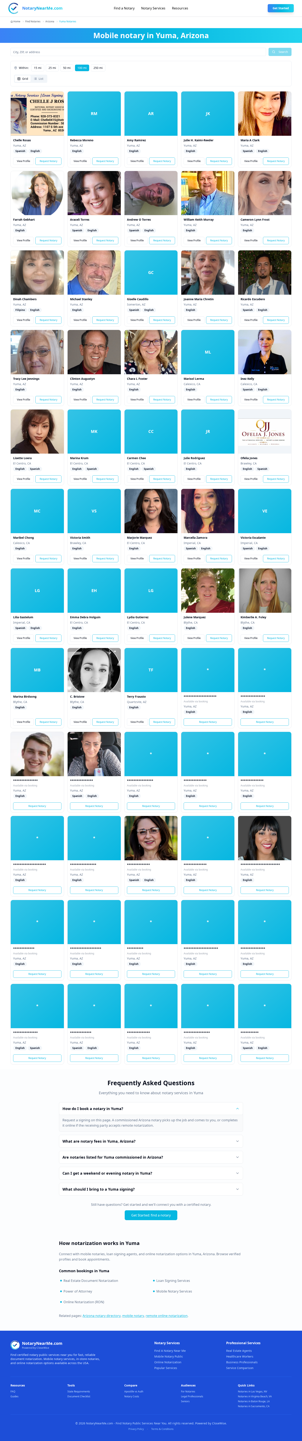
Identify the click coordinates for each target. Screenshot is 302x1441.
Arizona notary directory (102, 1315)
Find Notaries (32, 21)
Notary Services (153, 8)
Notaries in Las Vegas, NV (252, 1391)
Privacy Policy (136, 1429)
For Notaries (188, 1391)
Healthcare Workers (239, 1356)
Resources (180, 8)
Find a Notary (124, 8)
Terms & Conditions (162, 1429)
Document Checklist (78, 1396)
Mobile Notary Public (168, 1356)
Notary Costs (131, 1396)
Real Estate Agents (239, 1351)
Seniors (185, 1401)
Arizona (49, 21)
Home (16, 21)
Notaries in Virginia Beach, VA (255, 1396)
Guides (14, 1396)
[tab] (23, 78)
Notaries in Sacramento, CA (254, 1406)
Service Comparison (240, 1368)
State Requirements (78, 1391)
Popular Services (165, 1368)
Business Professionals (242, 1362)
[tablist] (30, 79)
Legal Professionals (192, 1396)
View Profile (23, 161)
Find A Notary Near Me (170, 1351)
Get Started (281, 8)
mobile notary (133, 1315)
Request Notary (48, 161)
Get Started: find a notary (151, 1215)
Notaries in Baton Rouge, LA (254, 1401)
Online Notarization (167, 1362)
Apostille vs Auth (133, 1391)
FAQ (12, 1391)
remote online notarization (167, 1315)
